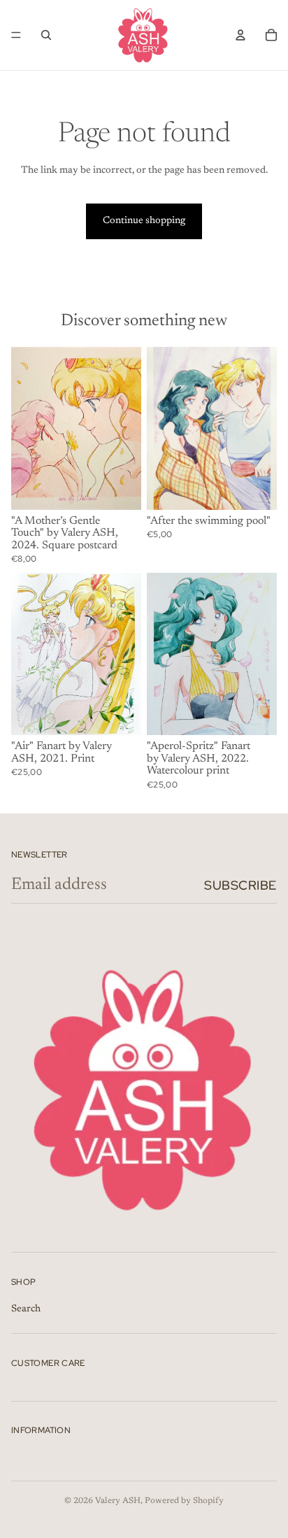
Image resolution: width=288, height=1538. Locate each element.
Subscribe (240, 885)
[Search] (46, 35)
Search (26, 1308)
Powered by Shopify (184, 1501)
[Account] (240, 35)
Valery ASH (118, 1501)
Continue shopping (144, 221)
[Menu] (16, 35)
